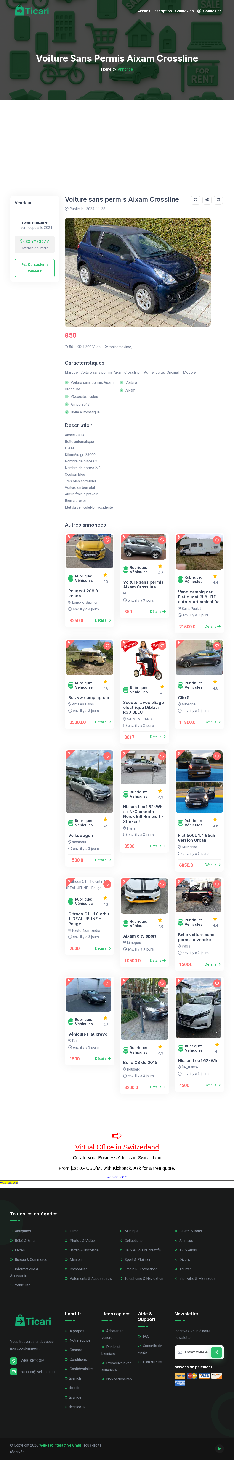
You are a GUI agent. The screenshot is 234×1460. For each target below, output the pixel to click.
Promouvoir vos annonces (116, 1366)
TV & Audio (187, 1250)
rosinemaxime (35, 222)
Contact (75, 1350)
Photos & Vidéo (82, 1240)
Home (106, 69)
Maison (75, 1259)
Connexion (184, 11)
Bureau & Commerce (30, 1259)
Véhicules (22, 1285)
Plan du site (152, 1362)
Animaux (185, 1240)
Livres (19, 1250)
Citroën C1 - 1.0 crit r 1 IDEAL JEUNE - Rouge (88, 919)
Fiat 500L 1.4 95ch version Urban (196, 838)
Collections (133, 1240)
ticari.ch (75, 1378)
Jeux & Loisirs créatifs (142, 1250)
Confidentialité (81, 1369)
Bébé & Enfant (25, 1240)
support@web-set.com (39, 1372)
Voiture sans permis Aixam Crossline (143, 585)
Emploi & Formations (141, 1269)
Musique (131, 1231)
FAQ (145, 1336)
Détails (101, 620)
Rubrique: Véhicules (84, 578)
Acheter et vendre (112, 1334)
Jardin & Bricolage (84, 1250)
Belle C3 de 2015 (140, 1062)
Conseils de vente (150, 1349)
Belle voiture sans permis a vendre (196, 937)
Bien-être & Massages (196, 1278)
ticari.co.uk (77, 1407)
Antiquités (22, 1231)
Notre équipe (79, 1340)
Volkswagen (80, 835)
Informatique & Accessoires (24, 1272)
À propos (76, 1331)
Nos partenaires (118, 1379)
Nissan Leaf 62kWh (197, 1060)
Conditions (78, 1359)
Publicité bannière (110, 1350)
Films (74, 1231)
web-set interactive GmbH (60, 1445)
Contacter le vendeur (37, 267)
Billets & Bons (190, 1231)
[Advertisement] (117, 134)
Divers (184, 1259)
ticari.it (74, 1388)
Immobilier (78, 1269)
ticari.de (75, 1397)
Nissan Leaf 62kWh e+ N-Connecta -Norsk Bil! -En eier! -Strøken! (143, 814)
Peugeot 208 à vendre (83, 593)
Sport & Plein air (137, 1259)
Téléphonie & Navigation (143, 1278)
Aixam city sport (139, 936)
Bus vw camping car (88, 697)
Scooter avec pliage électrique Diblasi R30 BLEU (143, 707)
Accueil (143, 11)
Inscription (163, 11)
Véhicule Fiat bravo (87, 1034)
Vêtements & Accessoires (90, 1278)
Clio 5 (183, 697)
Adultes (185, 1269)
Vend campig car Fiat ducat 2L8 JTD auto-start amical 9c (199, 597)
